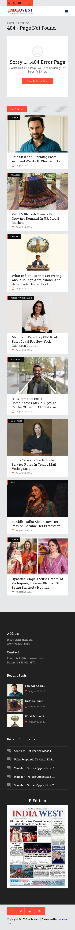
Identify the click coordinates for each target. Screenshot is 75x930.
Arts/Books (15, 174)
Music (13, 482)
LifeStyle (14, 236)
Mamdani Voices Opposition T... (34, 768)
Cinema (14, 117)
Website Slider (25, 297)
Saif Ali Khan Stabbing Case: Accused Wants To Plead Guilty (36, 159)
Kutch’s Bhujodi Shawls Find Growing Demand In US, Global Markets (35, 218)
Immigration (16, 359)
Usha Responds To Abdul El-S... (34, 759)
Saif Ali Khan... (35, 685)
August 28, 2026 (23, 165)
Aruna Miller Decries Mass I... (33, 751)
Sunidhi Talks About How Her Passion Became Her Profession (36, 524)
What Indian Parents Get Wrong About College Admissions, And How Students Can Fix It (36, 280)
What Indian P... (35, 716)
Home (10, 22)
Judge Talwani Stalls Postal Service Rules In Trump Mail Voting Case (34, 464)
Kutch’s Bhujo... (35, 701)
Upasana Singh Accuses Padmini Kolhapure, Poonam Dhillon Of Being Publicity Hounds (37, 583)
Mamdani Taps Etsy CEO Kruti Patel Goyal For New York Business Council (35, 341)
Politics (14, 297)
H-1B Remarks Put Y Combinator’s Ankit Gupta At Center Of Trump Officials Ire (34, 403)
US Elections (16, 420)
